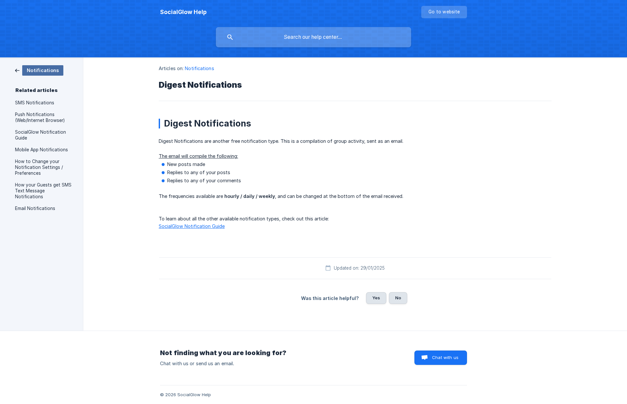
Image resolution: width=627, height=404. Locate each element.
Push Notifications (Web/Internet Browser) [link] (40, 117)
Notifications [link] (199, 68)
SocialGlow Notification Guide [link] (40, 135)
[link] (39, 70)
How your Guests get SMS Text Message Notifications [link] (43, 190)
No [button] (398, 297)
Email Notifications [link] (35, 208)
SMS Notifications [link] (34, 102)
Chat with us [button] (445, 357)
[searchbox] (313, 37)
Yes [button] (376, 297)
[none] (183, 12)
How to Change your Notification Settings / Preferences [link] (39, 167)
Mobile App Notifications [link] (41, 149)
